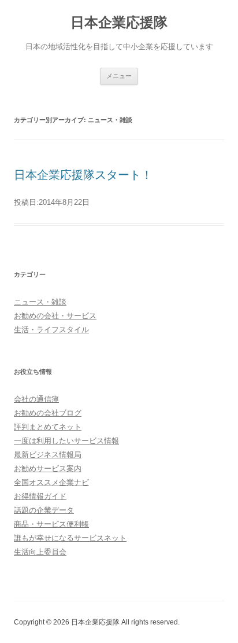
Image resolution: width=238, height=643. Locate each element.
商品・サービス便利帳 (51, 524)
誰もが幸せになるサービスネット (70, 538)
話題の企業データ (44, 510)
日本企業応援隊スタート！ (83, 174)
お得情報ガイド (40, 496)
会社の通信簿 (36, 399)
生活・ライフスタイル (51, 329)
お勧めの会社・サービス (55, 315)
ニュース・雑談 (40, 301)
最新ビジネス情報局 (47, 454)
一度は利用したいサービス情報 (66, 440)
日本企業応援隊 (119, 22)
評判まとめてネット (47, 426)
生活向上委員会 (40, 552)
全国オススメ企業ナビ (51, 482)
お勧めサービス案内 (47, 468)
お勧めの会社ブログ (47, 413)
